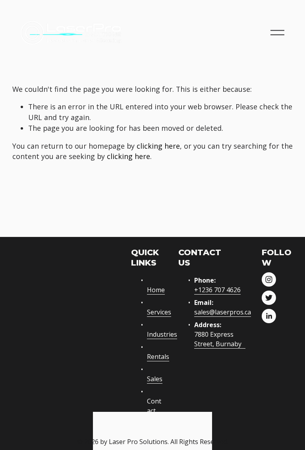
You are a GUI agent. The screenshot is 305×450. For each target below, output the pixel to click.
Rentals (158, 356)
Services (159, 312)
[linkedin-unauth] (269, 316)
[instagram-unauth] (269, 279)
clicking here (158, 146)
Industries (162, 334)
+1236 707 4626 (217, 289)
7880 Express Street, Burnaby (217, 339)
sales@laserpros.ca (222, 312)
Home (156, 289)
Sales (154, 378)
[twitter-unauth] (269, 298)
